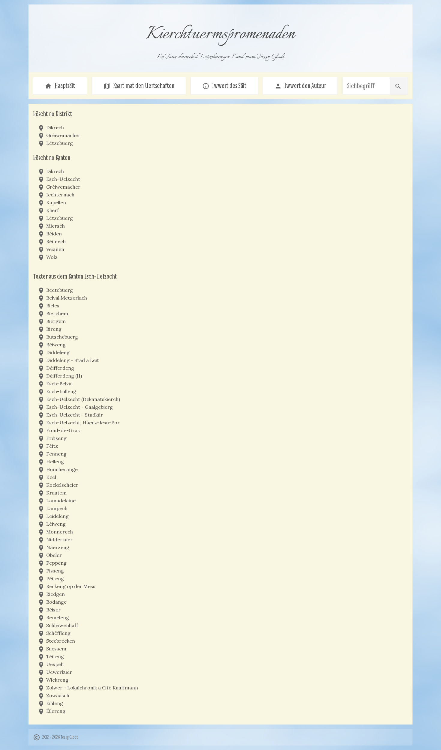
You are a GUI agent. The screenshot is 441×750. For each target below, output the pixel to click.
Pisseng (55, 571)
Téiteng (55, 656)
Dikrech (55, 127)
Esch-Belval (59, 384)
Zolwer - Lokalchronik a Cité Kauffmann (92, 688)
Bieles (52, 306)
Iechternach (60, 195)
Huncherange (62, 469)
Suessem (56, 649)
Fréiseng (56, 438)
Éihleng (54, 703)
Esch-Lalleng (61, 391)
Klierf (52, 210)
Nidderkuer (59, 539)
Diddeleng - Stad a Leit (72, 360)
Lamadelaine (61, 500)
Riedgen (55, 594)
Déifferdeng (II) (64, 376)
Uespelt (55, 664)
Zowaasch (57, 695)
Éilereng (55, 711)
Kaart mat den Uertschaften (138, 85)
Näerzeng (57, 547)
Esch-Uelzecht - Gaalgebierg (79, 407)
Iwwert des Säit (224, 85)
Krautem (56, 493)
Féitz (52, 446)
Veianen (55, 249)
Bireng (54, 329)
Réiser (53, 610)
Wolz (52, 257)
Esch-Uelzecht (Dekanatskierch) (83, 399)
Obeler (54, 555)
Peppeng (56, 563)
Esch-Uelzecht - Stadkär (74, 415)
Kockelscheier (62, 485)
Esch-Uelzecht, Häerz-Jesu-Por (83, 423)
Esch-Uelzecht (63, 179)
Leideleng (57, 516)
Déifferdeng (60, 368)
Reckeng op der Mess (70, 586)
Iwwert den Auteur (300, 85)
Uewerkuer (59, 672)
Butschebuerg (62, 337)
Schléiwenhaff (62, 625)
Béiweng (56, 345)
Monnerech (59, 532)
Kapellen (56, 202)
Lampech (57, 508)
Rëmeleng (57, 617)
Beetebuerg (59, 290)
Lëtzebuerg (59, 143)
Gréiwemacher (63, 135)
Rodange (56, 602)
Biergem (56, 321)
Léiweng (56, 524)
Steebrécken (60, 641)
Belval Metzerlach (66, 298)
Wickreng (57, 680)
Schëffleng (58, 633)
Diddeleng (58, 352)
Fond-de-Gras (63, 430)
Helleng (55, 462)
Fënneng (56, 454)
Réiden (54, 234)
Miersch (55, 226)
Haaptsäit (60, 85)
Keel (51, 477)
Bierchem (57, 313)
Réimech (56, 241)
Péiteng (55, 578)
